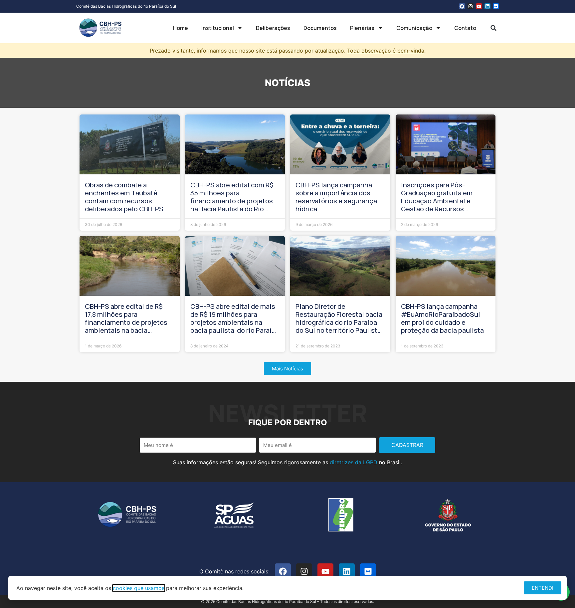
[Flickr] (496, 6)
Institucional (217, 28)
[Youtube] (479, 6)
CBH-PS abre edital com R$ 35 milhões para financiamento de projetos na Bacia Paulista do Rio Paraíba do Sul (232, 200)
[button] (493, 28)
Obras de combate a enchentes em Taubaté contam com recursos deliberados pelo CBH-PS (124, 196)
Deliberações (273, 28)
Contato (465, 28)
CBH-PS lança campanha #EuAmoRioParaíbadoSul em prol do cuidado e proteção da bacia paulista (442, 318)
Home (180, 28)
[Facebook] (462, 6)
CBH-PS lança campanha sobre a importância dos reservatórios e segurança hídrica (336, 196)
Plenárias (362, 28)
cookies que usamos (138, 588)
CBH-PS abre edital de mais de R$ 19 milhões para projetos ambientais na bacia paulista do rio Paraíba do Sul (234, 322)
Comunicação (414, 28)
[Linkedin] (487, 6)
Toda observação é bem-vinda (385, 50)
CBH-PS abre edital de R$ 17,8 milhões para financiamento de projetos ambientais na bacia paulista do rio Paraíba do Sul (126, 326)
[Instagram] (471, 6)
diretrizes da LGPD (353, 462)
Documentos (320, 28)
